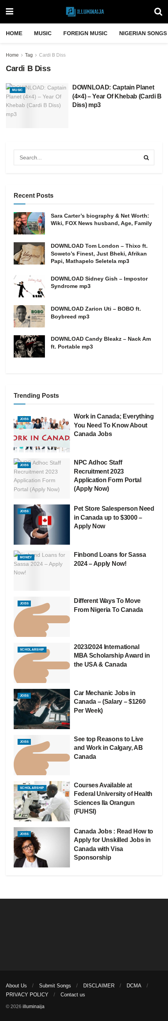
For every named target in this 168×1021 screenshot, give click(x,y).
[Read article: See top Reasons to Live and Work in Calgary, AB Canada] (42, 755)
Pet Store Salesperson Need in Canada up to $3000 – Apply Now (114, 517)
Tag (29, 55)
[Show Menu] (9, 11)
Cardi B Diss (52, 55)
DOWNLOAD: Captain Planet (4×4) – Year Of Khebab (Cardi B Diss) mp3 (117, 96)
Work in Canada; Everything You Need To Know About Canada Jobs (114, 425)
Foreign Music (85, 33)
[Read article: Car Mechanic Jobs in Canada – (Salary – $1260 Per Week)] (42, 709)
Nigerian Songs (143, 33)
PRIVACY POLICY (27, 995)
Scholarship (32, 649)
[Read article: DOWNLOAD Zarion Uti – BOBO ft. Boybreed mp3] (29, 316)
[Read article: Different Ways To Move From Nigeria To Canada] (42, 617)
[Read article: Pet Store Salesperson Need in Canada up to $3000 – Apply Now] (42, 524)
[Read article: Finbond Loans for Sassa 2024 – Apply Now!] (42, 571)
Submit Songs (55, 986)
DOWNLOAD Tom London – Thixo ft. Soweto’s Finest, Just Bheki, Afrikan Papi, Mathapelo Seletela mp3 (99, 253)
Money (26, 557)
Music (43, 33)
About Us (16, 986)
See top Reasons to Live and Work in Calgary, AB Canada (108, 748)
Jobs (24, 419)
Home (14, 33)
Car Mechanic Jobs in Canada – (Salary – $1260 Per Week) (109, 702)
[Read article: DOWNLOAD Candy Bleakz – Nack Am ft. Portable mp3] (29, 346)
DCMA (134, 986)
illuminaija (34, 1006)
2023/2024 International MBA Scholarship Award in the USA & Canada (112, 656)
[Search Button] (158, 11)
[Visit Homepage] (84, 12)
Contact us (73, 995)
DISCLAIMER (98, 986)
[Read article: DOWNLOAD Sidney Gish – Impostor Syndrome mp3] (29, 286)
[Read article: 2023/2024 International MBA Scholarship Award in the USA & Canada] (42, 663)
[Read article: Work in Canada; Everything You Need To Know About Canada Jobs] (42, 432)
